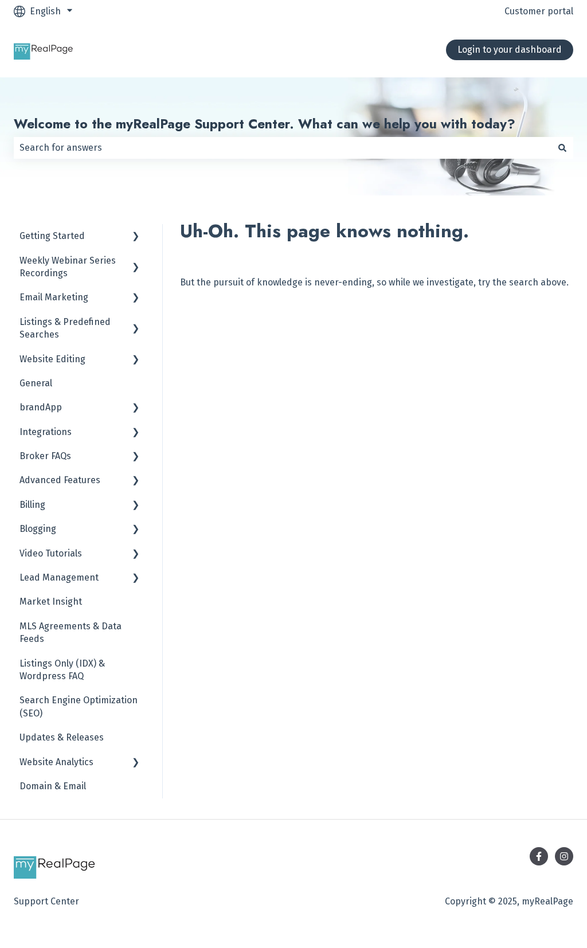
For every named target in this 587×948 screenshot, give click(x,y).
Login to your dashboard (509, 49)
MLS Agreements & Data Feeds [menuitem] (70, 632)
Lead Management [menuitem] (59, 577)
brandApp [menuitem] (40, 407)
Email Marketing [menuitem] (53, 297)
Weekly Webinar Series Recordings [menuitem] (67, 267)
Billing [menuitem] (32, 504)
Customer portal (538, 11)
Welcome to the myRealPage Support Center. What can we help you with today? (264, 124)
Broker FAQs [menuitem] (45, 456)
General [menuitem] (35, 383)
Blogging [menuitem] (37, 528)
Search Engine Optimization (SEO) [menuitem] (78, 706)
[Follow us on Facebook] (539, 856)
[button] (136, 237)
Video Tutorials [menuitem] (50, 553)
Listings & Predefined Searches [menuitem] (65, 328)
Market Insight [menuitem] (50, 601)
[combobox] (282, 148)
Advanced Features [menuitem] (59, 480)
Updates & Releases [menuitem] (61, 737)
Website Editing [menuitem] (52, 359)
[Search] (562, 148)
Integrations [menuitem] (45, 431)
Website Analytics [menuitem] (56, 762)
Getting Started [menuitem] (52, 235)
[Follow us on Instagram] (564, 856)
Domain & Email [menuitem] (52, 786)
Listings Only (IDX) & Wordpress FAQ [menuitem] (62, 669)
